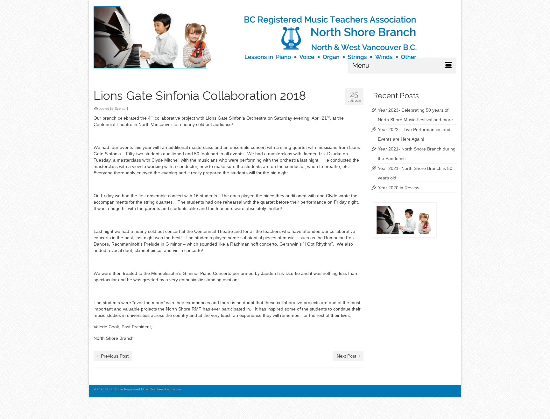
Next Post (346, 356)
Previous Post (115, 356)
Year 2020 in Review (398, 187)
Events (120, 108)
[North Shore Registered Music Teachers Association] (275, 37)
